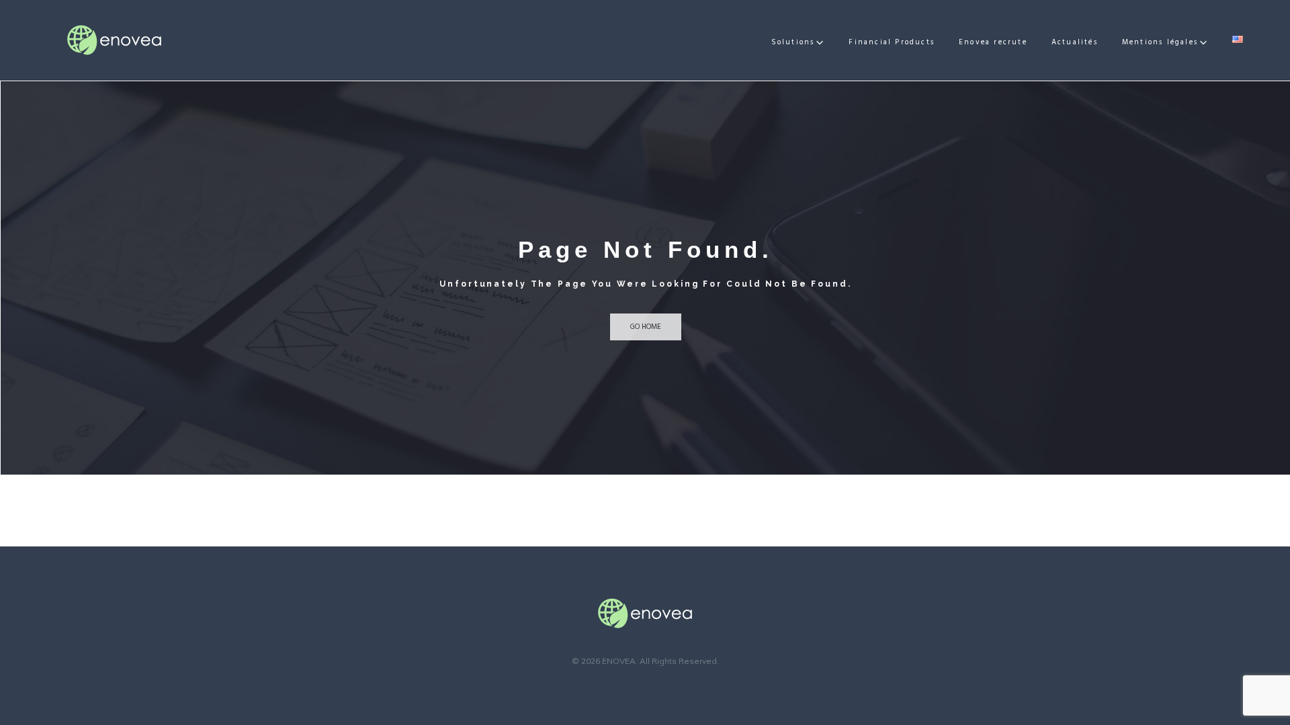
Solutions (793, 42)
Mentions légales (1160, 42)
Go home (645, 327)
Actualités (1074, 42)
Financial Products (892, 42)
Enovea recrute (993, 42)
